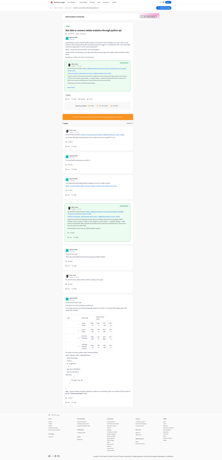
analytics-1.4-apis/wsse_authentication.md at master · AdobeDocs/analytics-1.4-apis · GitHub (89, 73)
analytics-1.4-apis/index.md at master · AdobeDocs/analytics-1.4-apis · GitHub (102, 134)
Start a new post (109, 117)
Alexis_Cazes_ (75, 64)
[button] (163, 8)
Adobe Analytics (68, 8)
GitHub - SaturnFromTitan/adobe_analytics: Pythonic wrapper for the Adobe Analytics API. (91, 186)
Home (51, 8)
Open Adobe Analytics (149, 16)
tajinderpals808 (73, 37)
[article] (97, 138)
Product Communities (58, 8)
